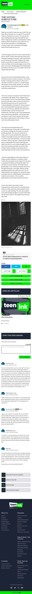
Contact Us (3, 517)
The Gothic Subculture (10, 13)
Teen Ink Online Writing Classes (22, 570)
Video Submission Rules (22, 547)
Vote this (24, 271)
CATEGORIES (15, 592)
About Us (3, 515)
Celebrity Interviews (5, 523)
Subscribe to (14, 474)
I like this (9, 271)
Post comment (25, 357)
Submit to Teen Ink (11, 480)
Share (3, 263)
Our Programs (4, 519)
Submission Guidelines (22, 545)
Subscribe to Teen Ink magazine (22, 555)
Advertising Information (22, 519)
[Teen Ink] (8, 4)
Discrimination (7, 317)
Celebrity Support (5, 521)
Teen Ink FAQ (4, 525)
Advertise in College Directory (22, 522)
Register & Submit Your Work (23, 541)
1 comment (5, 323)
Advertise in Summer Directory (22, 527)
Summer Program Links (22, 565)
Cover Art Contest (5, 563)
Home (2, 11)
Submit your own (16, 283)
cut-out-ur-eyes (10, 409)
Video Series (20, 575)
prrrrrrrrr (8, 363)
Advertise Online (21, 530)
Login (28, 344)
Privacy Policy (4, 528)
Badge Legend (20, 577)
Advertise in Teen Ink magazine (22, 516)
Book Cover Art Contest (6, 566)
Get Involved (20, 551)
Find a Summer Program (12, 490)
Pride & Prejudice (21, 11)
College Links (20, 567)
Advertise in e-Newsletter (23, 532)
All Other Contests (5, 568)
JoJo (7, 448)
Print (3, 200)
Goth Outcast (10, 393)
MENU (26, 4)
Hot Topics (10, 11)
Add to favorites (15, 279)
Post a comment (15, 276)
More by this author (12, 28)
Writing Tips (20, 549)
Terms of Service (5, 530)
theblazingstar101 (15, 25)
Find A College (10, 485)
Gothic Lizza (9, 430)
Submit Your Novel (21, 543)
